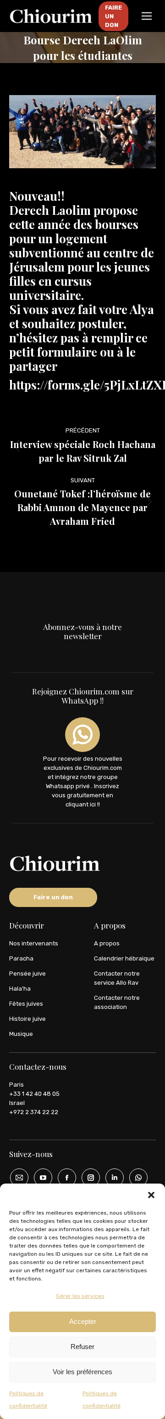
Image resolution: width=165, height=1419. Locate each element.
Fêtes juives (26, 1003)
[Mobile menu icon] (147, 16)
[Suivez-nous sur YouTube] (40, 1177)
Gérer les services (80, 1296)
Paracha (21, 958)
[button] (151, 1195)
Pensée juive (27, 973)
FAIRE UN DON (113, 16)
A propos (107, 943)
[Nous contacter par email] (16, 1177)
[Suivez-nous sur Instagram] (88, 1177)
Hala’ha (20, 988)
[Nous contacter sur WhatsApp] (135, 1177)
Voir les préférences (82, 1372)
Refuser (82, 1346)
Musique (21, 1033)
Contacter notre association (117, 1002)
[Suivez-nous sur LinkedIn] (111, 1177)
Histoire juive (27, 1018)
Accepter (82, 1321)
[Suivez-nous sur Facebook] (64, 1177)
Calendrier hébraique (124, 958)
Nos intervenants (33, 943)
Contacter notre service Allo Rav (117, 978)
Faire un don (53, 897)
